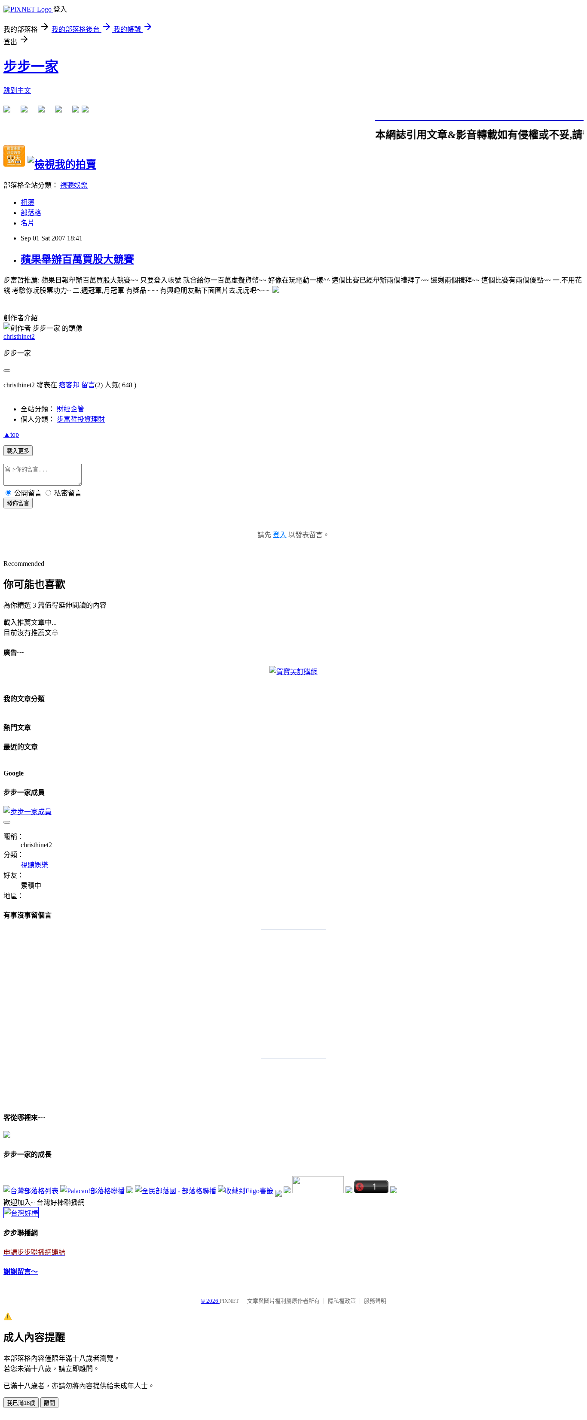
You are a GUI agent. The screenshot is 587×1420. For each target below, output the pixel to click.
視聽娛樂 (74, 185)
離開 (49, 1403)
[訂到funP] (287, 1191)
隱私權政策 (342, 1301)
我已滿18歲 (21, 1403)
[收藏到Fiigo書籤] (245, 1191)
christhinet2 (19, 336)
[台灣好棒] (21, 1213)
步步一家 (30, 66)
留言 (88, 385)
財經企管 (70, 409)
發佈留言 (18, 503)
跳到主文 (17, 90)
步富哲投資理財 (81, 419)
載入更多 (18, 451)
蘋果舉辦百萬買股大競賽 (77, 259)
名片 (27, 223)
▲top (11, 434)
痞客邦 (69, 385)
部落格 (31, 212)
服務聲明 (375, 1301)
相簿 (27, 202)
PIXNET (229, 1301)
